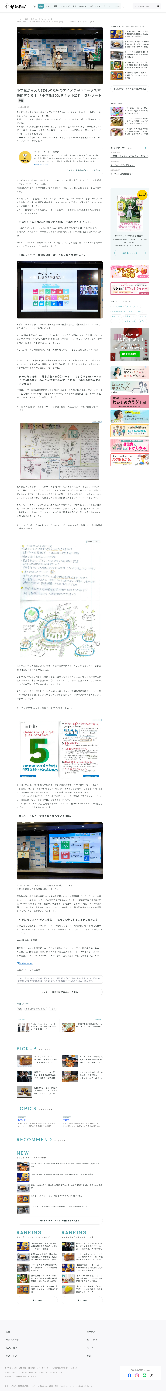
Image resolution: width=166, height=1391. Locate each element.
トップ (48, 6)
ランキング (65, 6)
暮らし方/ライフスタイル (40, 19)
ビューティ (107, 6)
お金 (74, 6)
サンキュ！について (12, 1372)
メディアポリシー (43, 1368)
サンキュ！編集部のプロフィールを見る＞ (84, 170)
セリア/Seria (117, 306)
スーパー (91, 1347)
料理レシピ (11, 1355)
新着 (56, 6)
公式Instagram (42, 164)
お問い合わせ (10, 1368)
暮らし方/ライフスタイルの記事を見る (130, 88)
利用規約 (31, 1368)
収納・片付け (95, 6)
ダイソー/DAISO (132, 306)
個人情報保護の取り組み (25, 1376)
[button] (34, 6)
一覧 (145, 148)
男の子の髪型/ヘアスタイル (123, 311)
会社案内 (8, 1376)
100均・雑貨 (120, 6)
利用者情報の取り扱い (60, 1368)
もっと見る (37, 1300)
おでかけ (143, 321)
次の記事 (98, 1019)
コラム (52, 1009)
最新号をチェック (129, 253)
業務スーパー (130, 316)
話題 (41, 6)
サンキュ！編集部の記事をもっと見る (59, 992)
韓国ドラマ (116, 316)
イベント (115, 321)
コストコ (143, 316)
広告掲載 (22, 1368)
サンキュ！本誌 (129, 321)
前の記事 (21, 1019)
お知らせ (74, 1368)
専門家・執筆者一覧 (29, 1372)
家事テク (83, 6)
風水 (140, 311)
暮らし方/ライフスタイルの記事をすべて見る (59, 1220)
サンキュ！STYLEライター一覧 (50, 1372)
